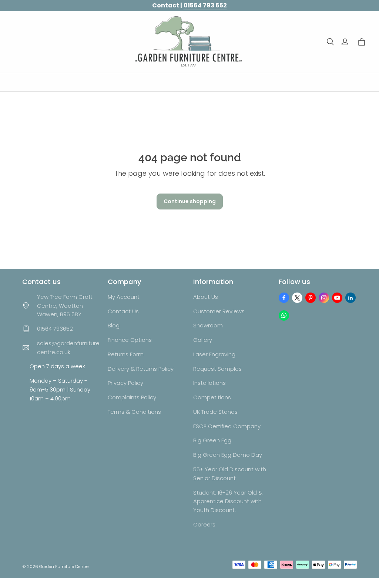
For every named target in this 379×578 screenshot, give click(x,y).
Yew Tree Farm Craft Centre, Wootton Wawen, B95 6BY (65, 305)
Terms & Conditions (134, 412)
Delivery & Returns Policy (141, 369)
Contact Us (123, 311)
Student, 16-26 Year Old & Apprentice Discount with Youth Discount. (227, 501)
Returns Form (126, 354)
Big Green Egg (212, 440)
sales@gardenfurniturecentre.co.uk (68, 347)
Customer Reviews (219, 311)
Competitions (212, 397)
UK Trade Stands (215, 412)
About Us (205, 297)
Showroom (208, 325)
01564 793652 (55, 329)
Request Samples (217, 369)
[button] (330, 41)
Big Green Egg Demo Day (227, 455)
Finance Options (130, 340)
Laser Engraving (214, 354)
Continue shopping (190, 201)
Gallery (202, 340)
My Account (124, 297)
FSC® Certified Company (227, 426)
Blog (114, 325)
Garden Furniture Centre (63, 566)
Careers (204, 524)
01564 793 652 (205, 5)
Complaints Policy (132, 397)
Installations (209, 383)
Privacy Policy (125, 383)
